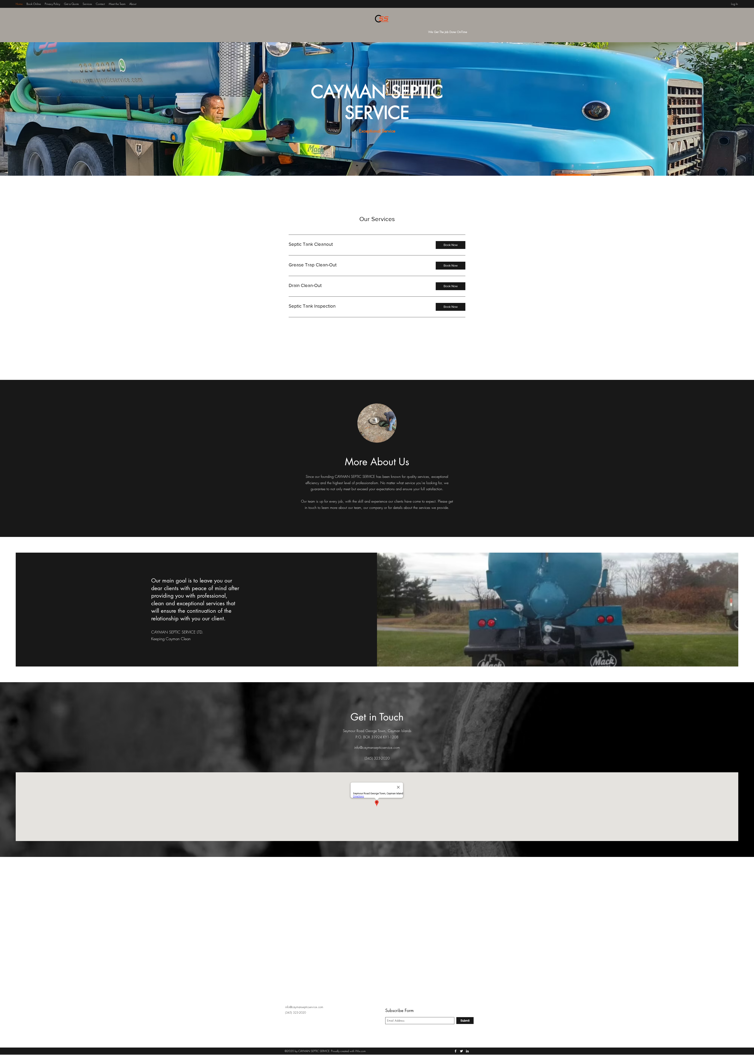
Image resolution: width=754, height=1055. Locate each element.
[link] (359, 244)
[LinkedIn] (467, 1051)
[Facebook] (456, 1051)
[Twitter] (461, 1051)
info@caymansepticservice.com (377, 747)
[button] (450, 245)
